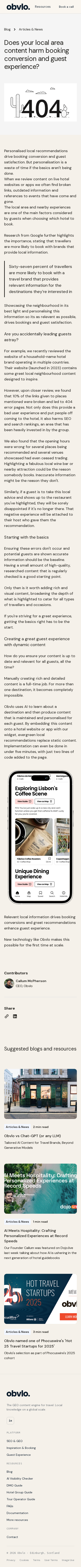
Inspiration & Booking (21, 1448)
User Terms (51, 1560)
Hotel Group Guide (19, 1492)
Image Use (68, 1560)
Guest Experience (19, 1455)
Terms (36, 1560)
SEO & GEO (15, 1441)
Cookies (24, 1560)
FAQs (10, 1506)
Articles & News (31, 29)
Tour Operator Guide (21, 1499)
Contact (12, 1537)
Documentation (17, 1513)
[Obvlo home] (18, 7)
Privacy (11, 1560)
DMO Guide (14, 1485)
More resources (17, 1520)
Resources (43, 7)
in (10, 1420)
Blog (7, 29)
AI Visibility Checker (20, 1478)
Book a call (66, 7)
